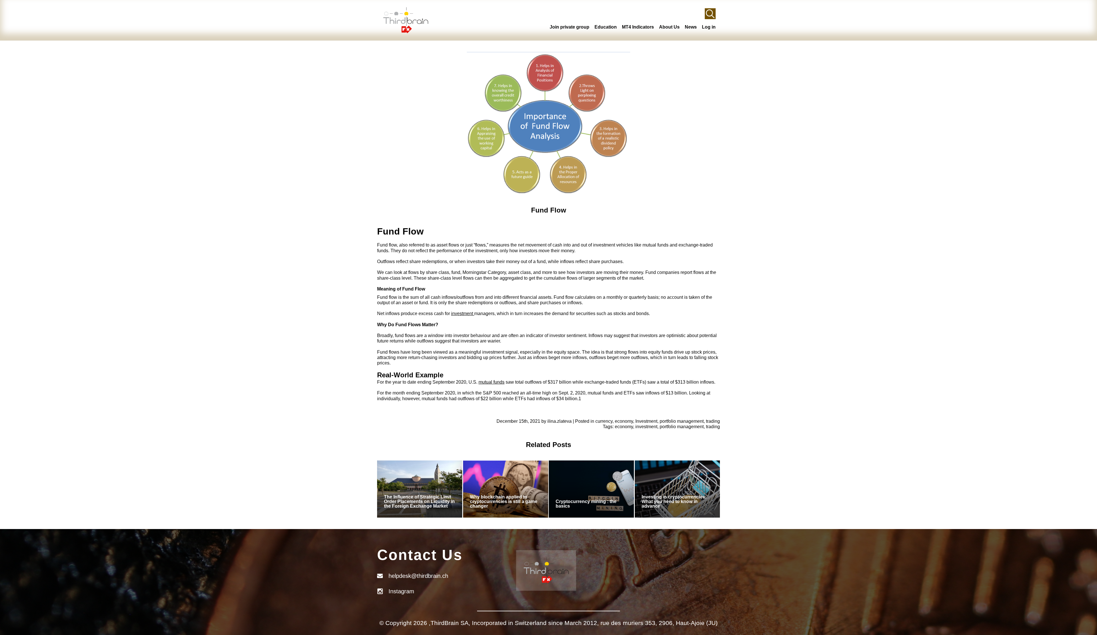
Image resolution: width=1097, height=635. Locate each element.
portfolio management (682, 421)
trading (713, 421)
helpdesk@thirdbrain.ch (418, 576)
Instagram (401, 591)
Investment (646, 421)
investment (462, 313)
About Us (669, 27)
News (691, 27)
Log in (709, 27)
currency (603, 421)
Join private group (569, 27)
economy (624, 421)
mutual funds (492, 382)
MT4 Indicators (638, 27)
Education (605, 27)
